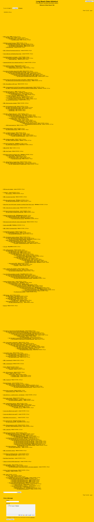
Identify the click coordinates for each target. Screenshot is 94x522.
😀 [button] (23, 515)
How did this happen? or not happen (10, 57)
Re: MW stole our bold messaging (13, 201)
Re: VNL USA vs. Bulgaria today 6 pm (13, 114)
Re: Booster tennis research (19, 291)
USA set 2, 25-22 (17, 120)
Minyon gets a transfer (7, 398)
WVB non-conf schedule (8, 189)
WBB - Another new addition (8, 139)
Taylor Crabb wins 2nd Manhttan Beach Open (12, 53)
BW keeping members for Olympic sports (11, 154)
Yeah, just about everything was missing (17, 385)
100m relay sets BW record (11, 454)
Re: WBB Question (10, 296)
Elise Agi (5, 305)
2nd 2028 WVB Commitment (9, 231)
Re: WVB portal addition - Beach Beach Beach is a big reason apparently (23, 466)
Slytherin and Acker (21, 336)
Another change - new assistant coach (13, 97)
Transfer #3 (11, 369)
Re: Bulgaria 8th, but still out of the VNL (33, 124)
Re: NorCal (8, 368)
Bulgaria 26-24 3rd (20, 121)
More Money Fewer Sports (8, 458)
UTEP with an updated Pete (8, 143)
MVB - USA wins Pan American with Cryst (11, 50)
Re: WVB (8, 475)
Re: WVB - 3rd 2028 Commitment (12, 133)
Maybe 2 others (12, 374)
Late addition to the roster (11, 95)
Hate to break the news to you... (12, 301)
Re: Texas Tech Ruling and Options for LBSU (15, 275)
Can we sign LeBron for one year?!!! (10, 410)
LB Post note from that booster (20, 285)
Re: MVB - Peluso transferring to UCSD (14, 426)
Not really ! (16, 265)
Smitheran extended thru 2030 (9, 215)
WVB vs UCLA (6, 36)
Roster (7, 373)
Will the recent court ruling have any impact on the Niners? (15, 79)
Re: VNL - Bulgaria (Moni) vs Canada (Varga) (15, 163)
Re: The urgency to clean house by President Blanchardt (17, 331)
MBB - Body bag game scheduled (10, 103)
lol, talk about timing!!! (13, 283)
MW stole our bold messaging (9, 200)
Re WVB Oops (12, 109)
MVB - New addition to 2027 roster (10, 83)
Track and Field (12, 156)
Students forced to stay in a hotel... (16, 67)
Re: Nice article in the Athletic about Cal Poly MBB (16, 72)
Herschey (8, 471)
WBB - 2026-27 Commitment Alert (10, 228)
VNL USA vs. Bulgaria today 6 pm (10, 113)
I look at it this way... (18, 484)
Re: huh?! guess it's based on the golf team (14, 212)
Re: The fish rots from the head (18, 218)
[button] (19, 515)
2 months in (5, 192)
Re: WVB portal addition (11, 465)
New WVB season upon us (8, 91)
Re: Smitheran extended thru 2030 (13, 216)
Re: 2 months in (9, 193)
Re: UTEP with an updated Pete (12, 144)
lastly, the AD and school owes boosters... (20, 485)
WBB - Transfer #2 (7, 379)
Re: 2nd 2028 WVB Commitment (12, 232)
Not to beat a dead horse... (11, 446)
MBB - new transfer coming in (9, 450)
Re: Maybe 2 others (15, 375)
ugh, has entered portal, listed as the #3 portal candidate (17, 477)
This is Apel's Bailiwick (10, 66)
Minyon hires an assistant (8, 390)
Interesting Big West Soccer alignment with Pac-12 (13, 62)
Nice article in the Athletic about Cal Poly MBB (12, 71)
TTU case (5, 246)
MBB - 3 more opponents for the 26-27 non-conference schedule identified (18, 87)
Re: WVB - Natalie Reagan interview (13, 404)
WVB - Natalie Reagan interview (9, 403)
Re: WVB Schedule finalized (11, 129)
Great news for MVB (10, 155)
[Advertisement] (44, 24)
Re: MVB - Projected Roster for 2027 (16, 241)
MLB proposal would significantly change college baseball (14, 221)
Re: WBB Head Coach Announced (13, 433)
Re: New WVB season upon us (12, 92)
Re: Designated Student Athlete (26, 349)
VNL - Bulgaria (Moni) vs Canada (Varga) (11, 162)
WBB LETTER (6, 147)
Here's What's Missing (10, 384)
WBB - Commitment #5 (8, 360)
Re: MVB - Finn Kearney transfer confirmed (14, 238)
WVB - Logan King (7, 429)
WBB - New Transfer (7, 151)
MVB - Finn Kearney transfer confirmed (11, 237)
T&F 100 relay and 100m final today (10, 453)
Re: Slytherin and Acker (24, 337)
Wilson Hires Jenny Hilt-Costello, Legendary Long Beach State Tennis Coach (18, 204)
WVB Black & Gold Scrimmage (9, 43)
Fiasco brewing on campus (8, 65)
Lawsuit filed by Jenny (7, 352)
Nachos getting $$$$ (7, 225)
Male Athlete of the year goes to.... (10, 417)
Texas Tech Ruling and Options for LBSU (11, 274)
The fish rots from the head (14, 217)
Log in (16, 8)
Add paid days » (89, 1)
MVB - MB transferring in (8, 372)
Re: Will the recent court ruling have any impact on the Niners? (18, 80)
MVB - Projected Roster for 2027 (12, 240)
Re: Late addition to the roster (15, 96)
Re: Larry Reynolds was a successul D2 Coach (18, 439)
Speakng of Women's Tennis (9, 281)
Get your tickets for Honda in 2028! (16, 270)
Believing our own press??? (19, 487)
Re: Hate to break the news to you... (16, 302)
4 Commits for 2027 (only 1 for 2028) (24, 256)
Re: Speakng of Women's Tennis (12, 282)
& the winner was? (9, 47)
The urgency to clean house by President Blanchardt (13, 330)
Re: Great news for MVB (14, 157)
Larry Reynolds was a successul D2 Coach (14, 438)
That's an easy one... (13, 59)
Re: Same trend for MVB (16, 264)
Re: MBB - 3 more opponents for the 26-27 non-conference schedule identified (21, 88)
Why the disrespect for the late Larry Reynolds (21, 440)
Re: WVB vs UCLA (10, 37)
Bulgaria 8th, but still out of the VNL (30, 123)
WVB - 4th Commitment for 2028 (9, 106)
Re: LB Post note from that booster (24, 286)
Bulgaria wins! (22, 122)
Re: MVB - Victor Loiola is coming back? (14, 343)
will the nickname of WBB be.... (12, 399)
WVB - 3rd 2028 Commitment (9, 132)
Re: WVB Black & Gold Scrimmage (13, 44)
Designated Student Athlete (22, 348)
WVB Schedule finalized (8, 128)
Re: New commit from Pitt (11, 421)
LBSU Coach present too (11, 125)
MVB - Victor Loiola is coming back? (10, 342)
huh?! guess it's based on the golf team (11, 211)
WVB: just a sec (15, 406)
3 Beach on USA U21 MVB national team (11, 461)
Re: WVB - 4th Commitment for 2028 (13, 107)
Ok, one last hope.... (18, 486)
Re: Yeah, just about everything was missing (20, 386)
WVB (4, 474)
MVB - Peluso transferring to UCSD (10, 425)
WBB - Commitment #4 (8, 363)
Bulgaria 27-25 (14, 119)
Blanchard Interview (7, 383)
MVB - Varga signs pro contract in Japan (11, 207)
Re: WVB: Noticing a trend (11, 251)
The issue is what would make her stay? (17, 482)
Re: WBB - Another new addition (12, 140)
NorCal (4, 367)
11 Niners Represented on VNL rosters (13, 269)
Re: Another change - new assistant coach (17, 98)
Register (17, 505)
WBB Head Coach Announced (9, 432)
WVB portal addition (7, 464)
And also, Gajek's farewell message (10, 470)
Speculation (11, 476)
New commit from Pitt (7, 420)
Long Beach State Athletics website (51, 3)
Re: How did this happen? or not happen (14, 58)
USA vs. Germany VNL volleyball (10, 268)
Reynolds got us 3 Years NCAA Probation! (22, 444)
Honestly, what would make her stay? (16, 478)
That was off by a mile (10, 391)
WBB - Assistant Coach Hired (9, 196)
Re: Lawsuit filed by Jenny (11, 354)
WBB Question (6, 295)
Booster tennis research (16, 284)
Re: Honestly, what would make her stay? (20, 479)
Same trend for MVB (13, 263)
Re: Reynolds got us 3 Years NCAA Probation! (26, 445)
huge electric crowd (13, 118)
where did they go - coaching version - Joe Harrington (13, 394)
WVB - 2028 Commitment (8, 249)
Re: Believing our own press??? (23, 489)
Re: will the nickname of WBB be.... (16, 400)
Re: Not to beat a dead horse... (15, 447)
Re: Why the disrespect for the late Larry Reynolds (24, 441)
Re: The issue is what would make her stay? (20, 483)
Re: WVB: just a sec (18, 407)
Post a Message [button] (39, 3)
